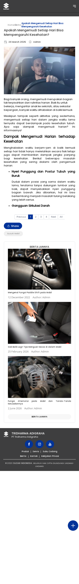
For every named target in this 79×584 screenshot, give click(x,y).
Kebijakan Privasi (50, 456)
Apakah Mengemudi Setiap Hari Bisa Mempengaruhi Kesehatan (42, 25)
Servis (36, 451)
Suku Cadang (50, 451)
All (61, 216)
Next (53, 216)
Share (15, 226)
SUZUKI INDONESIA (22, 463)
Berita (18, 24)
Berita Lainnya (39, 416)
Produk (25, 451)
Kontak (33, 456)
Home (11, 24)
